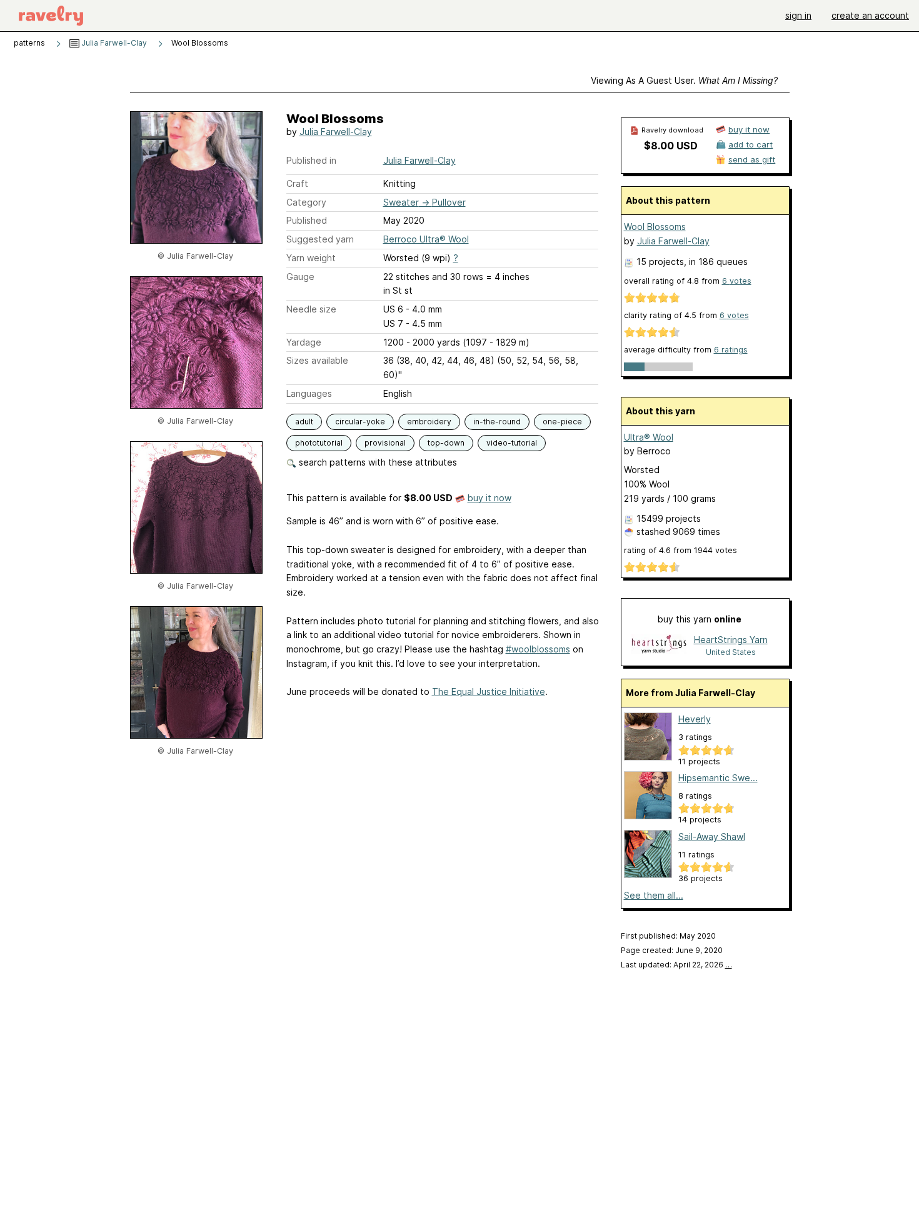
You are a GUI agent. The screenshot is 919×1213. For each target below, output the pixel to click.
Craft (297, 183)
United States (731, 652)
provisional (385, 442)
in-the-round (497, 421)
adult (304, 421)
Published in (311, 160)
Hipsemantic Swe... (718, 777)
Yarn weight (311, 257)
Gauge (300, 276)
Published (306, 220)
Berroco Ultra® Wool (426, 239)
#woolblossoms (538, 649)
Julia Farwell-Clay (113, 42)
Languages (309, 393)
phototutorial (319, 442)
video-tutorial (511, 442)
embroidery (429, 421)
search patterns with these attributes (376, 462)
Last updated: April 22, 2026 (676, 964)
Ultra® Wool (648, 437)
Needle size (311, 309)
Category (306, 202)
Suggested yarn (320, 239)
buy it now (489, 497)
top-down (446, 442)
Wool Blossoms (655, 226)
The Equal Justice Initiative (488, 691)
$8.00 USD (671, 145)
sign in (798, 15)
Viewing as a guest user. (684, 80)
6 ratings (731, 349)
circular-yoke (360, 421)
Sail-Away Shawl (711, 836)
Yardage (303, 342)
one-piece (562, 421)
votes (736, 281)
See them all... (653, 895)
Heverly (694, 719)
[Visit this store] (659, 645)
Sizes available (317, 360)
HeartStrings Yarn (731, 639)
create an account (870, 15)
